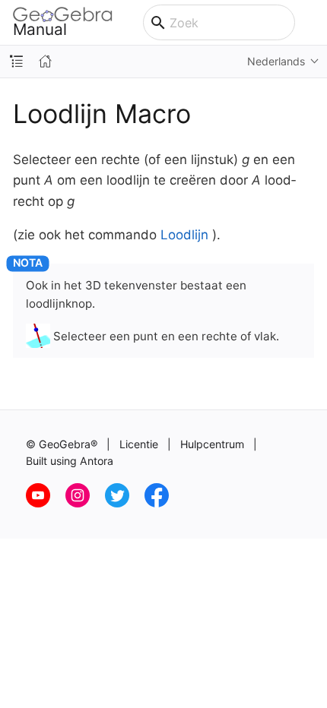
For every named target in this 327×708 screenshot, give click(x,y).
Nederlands (276, 61)
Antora (96, 460)
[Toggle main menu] (311, 23)
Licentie (138, 444)
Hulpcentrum (212, 444)
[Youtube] (45, 503)
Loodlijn (184, 234)
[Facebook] (162, 503)
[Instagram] (85, 503)
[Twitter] (124, 503)
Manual (40, 29)
